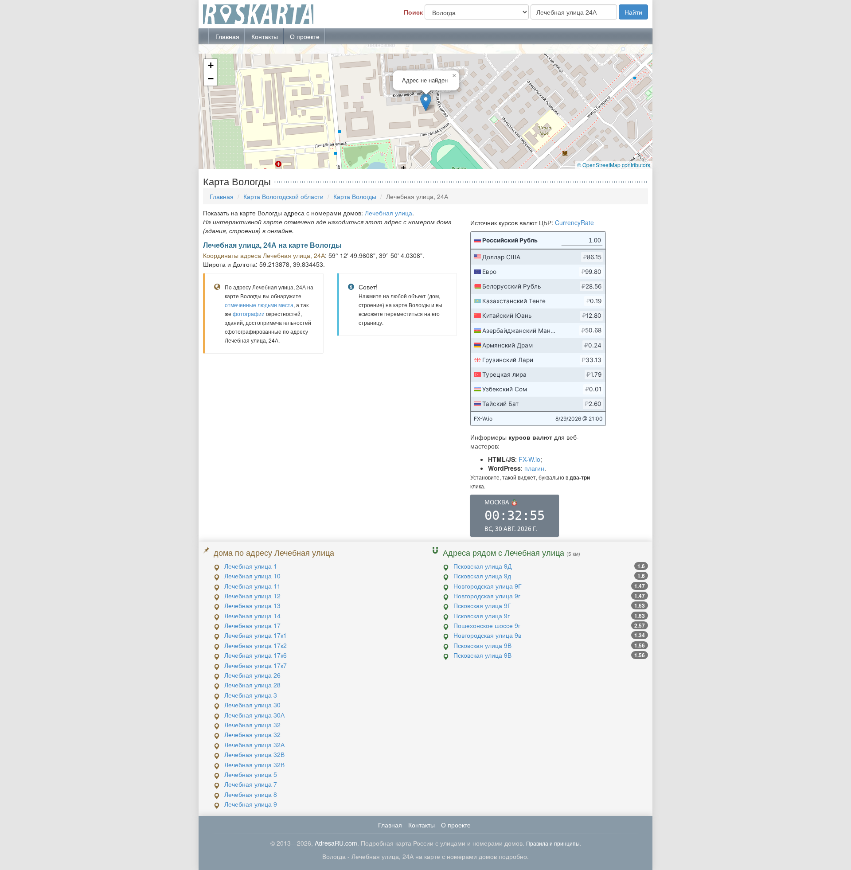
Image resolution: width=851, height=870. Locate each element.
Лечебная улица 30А (254, 714)
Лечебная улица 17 (252, 625)
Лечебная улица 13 (252, 605)
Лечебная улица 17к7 (255, 665)
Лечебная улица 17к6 (255, 655)
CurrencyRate (574, 222)
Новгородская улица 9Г (487, 585)
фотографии (249, 313)
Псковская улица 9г (481, 615)
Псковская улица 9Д (482, 566)
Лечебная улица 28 (252, 684)
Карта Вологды (354, 196)
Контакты (264, 36)
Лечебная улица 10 (252, 575)
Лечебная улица (388, 212)
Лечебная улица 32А (254, 744)
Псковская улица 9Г (482, 605)
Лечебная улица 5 (250, 774)
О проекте (305, 36)
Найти (633, 12)
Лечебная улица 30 (252, 704)
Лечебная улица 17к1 (255, 635)
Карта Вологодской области (283, 196)
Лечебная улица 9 (250, 804)
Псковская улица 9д (482, 575)
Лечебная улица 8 (250, 794)
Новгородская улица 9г (486, 595)
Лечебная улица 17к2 (255, 645)
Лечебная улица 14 (252, 615)
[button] (425, 102)
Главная (227, 36)
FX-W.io (529, 459)
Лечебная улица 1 (250, 566)
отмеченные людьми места (259, 304)
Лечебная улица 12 (252, 595)
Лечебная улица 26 (252, 675)
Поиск (413, 12)
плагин (534, 468)
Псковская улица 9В (482, 645)
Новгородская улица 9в (487, 635)
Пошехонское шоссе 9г (486, 625)
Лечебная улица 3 (250, 695)
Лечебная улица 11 (252, 585)
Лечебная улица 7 (250, 784)
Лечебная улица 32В (254, 754)
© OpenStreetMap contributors (613, 164)
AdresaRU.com (336, 843)
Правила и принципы (553, 843)
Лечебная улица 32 (252, 724)
